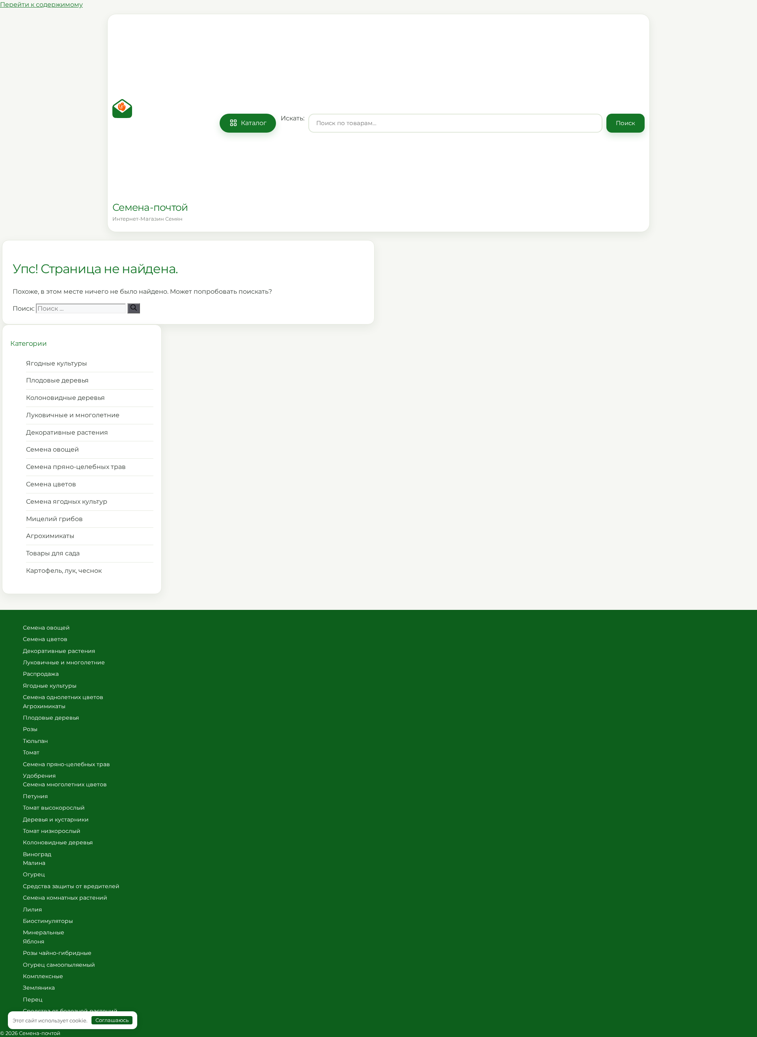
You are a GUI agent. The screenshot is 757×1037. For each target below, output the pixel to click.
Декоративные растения (67, 432)
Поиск (625, 123)
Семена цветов (51, 484)
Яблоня (33, 941)
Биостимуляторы (48, 920)
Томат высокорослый (54, 807)
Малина (34, 862)
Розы (30, 729)
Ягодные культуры (56, 363)
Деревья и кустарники (56, 819)
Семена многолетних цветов (65, 784)
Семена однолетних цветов (63, 697)
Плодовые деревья (57, 380)
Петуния (35, 796)
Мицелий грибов (54, 519)
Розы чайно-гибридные (57, 952)
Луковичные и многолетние (72, 415)
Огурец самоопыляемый (59, 964)
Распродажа (41, 673)
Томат (31, 752)
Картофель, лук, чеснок (64, 570)
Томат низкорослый (51, 830)
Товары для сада (53, 553)
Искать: (292, 118)
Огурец (34, 874)
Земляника (39, 987)
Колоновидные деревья (65, 397)
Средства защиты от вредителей (71, 886)
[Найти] (133, 308)
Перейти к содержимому (41, 4)
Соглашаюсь (112, 1020)
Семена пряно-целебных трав (76, 467)
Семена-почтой (150, 207)
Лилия (32, 909)
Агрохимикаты (50, 536)
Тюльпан (35, 740)
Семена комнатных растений (65, 897)
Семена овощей (52, 449)
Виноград (37, 854)
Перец (33, 999)
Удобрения (39, 775)
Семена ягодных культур (66, 501)
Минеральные (43, 932)
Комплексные (43, 976)
